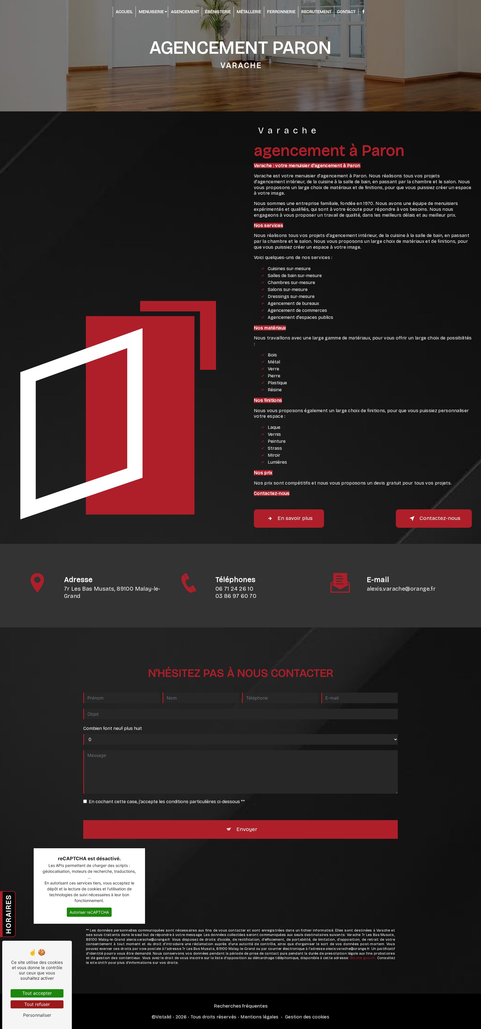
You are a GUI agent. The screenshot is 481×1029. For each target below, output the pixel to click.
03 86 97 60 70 (236, 596)
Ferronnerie (281, 11)
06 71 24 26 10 (234, 588)
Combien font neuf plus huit (112, 728)
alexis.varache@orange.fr (401, 588)
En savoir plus (295, 518)
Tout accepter (37, 993)
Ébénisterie (218, 11)
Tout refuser (37, 1004)
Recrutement (316, 11)
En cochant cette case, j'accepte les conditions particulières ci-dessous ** (167, 801)
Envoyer (246, 829)
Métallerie (249, 11)
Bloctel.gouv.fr (362, 958)
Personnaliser (37, 1015)
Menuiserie (151, 11)
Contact (346, 11)
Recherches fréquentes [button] (241, 1006)
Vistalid (163, 1017)
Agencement (185, 11)
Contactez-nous (439, 518)
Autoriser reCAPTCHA (89, 912)
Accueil (124, 11)
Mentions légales (259, 1017)
